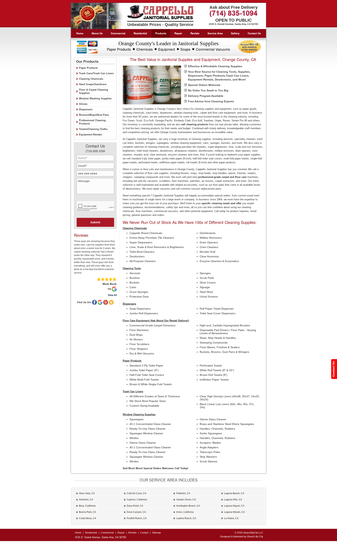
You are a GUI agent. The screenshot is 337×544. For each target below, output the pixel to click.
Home (79, 33)
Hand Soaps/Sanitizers (92, 84)
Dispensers (129, 304)
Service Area (215, 33)
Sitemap (156, 532)
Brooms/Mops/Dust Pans (94, 114)
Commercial (118, 33)
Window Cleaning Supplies (139, 414)
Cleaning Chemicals (135, 228)
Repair (178, 33)
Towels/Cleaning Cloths (93, 129)
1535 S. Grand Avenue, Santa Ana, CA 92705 (233, 24)
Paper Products (132, 360)
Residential (140, 33)
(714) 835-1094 (95, 151)
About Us (97, 33)
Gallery (235, 33)
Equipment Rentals (90, 134)
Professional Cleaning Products (92, 122)
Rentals (194, 33)
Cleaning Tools (132, 268)
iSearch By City (255, 536)
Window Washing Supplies (95, 98)
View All (112, 295)
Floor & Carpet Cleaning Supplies (93, 91)
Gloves (83, 103)
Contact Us (254, 33)
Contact (144, 532)
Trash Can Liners (133, 391)
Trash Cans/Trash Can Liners (96, 73)
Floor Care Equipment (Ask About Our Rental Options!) (156, 320)
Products (160, 33)
